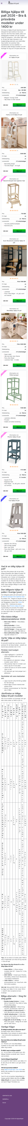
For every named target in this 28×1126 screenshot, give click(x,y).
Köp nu (19, 105)
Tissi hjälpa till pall (14, 500)
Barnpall (6, 1099)
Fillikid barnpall (14, 375)
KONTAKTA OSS (7, 1095)
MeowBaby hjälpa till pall (14, 310)
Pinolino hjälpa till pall (14, 437)
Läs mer (5, 105)
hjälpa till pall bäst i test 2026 (13, 1069)
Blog (4, 1102)
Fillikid (20, 602)
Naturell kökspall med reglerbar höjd (14, 180)
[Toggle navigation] (1, 6)
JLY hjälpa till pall (14, 57)
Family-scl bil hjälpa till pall (14, 114)
